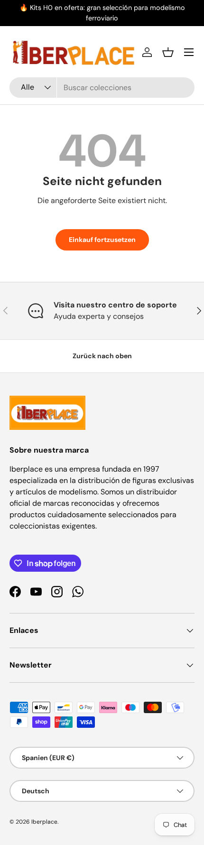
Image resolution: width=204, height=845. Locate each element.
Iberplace (44, 822)
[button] (168, 52)
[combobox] (102, 87)
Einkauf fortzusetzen (102, 239)
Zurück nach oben (102, 356)
